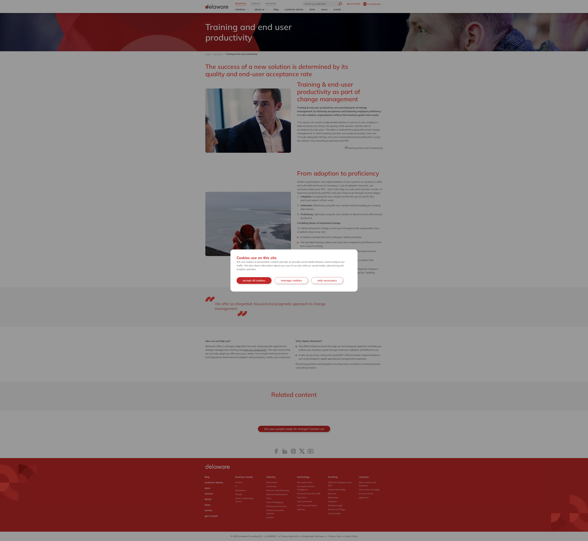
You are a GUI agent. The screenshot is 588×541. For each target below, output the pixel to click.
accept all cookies (254, 280)
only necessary (327, 280)
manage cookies (291, 280)
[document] (294, 270)
